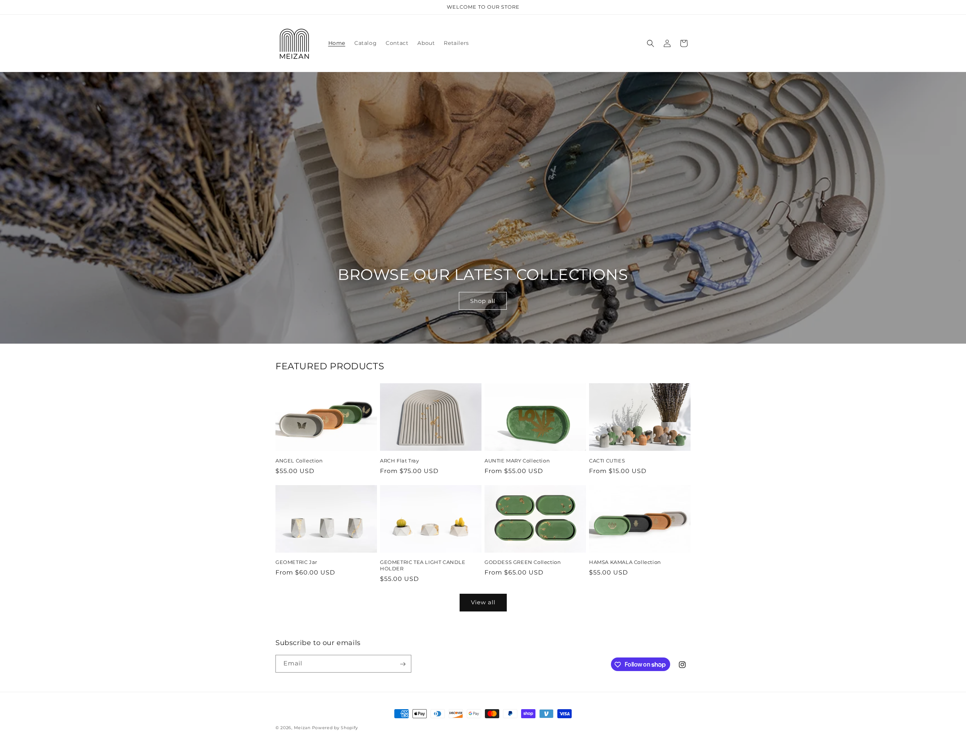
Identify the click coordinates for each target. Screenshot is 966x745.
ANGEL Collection (299, 461)
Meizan (302, 727)
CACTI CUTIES (607, 461)
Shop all (483, 300)
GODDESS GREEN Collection (523, 562)
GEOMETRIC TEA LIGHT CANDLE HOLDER (423, 565)
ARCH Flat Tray (399, 461)
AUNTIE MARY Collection (517, 461)
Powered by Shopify (335, 727)
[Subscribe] (402, 664)
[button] (650, 43)
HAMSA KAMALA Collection (625, 562)
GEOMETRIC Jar (296, 562)
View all (483, 602)
